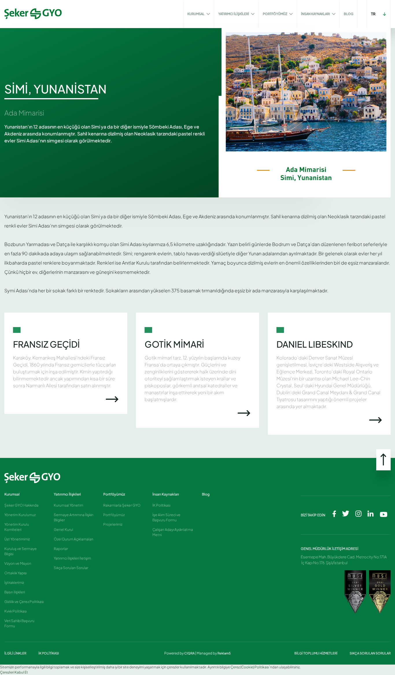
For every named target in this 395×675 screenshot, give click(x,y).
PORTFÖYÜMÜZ (275, 14)
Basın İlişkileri (14, 592)
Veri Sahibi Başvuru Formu (19, 623)
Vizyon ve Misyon (17, 563)
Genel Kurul (63, 529)
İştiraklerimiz (14, 582)
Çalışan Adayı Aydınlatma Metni (172, 532)
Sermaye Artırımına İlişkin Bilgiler (73, 517)
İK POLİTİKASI (48, 653)
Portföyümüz (114, 494)
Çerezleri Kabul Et (14, 672)
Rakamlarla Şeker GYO (122, 505)
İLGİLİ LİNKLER (15, 653)
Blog (206, 494)
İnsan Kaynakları (165, 494)
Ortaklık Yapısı (15, 573)
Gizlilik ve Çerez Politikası (24, 601)
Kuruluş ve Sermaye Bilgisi (20, 551)
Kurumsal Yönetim (68, 505)
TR (373, 14)
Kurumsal (12, 494)
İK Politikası (161, 505)
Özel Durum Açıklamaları (73, 539)
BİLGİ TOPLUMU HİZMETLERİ (316, 653)
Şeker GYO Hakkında (21, 505)
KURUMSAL (196, 14)
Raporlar (61, 548)
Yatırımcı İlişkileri (67, 494)
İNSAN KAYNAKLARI (316, 14)
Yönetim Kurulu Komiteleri (16, 527)
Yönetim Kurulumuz (20, 515)
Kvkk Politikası (15, 611)
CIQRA (189, 653)
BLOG (348, 14)
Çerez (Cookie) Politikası (249, 667)
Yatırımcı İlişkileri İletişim (72, 558)
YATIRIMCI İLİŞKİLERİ (234, 14)
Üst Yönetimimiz (17, 539)
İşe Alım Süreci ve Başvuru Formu (166, 517)
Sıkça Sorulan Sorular (71, 568)
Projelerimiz (112, 524)
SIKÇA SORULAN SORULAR (370, 653)
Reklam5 (224, 653)
